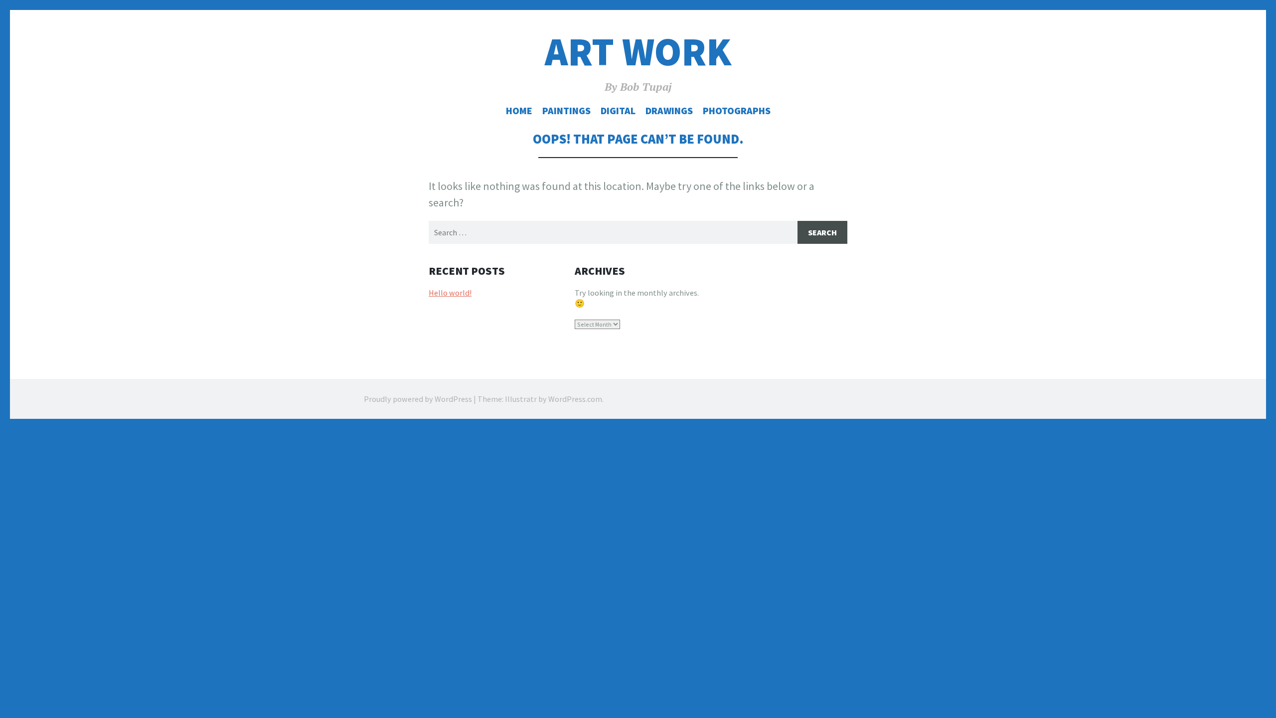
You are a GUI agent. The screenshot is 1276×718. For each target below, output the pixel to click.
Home (519, 111)
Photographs (737, 111)
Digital (618, 111)
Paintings (566, 111)
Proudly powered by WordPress (418, 399)
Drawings (669, 111)
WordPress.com (575, 399)
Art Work (638, 51)
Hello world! (450, 293)
